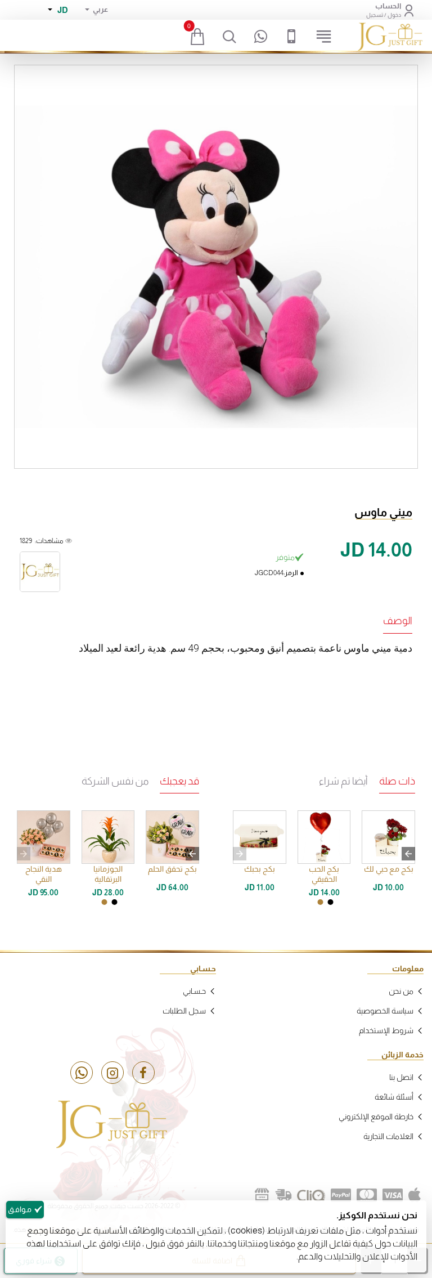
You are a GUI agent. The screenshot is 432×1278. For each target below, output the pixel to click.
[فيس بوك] (143, 1072)
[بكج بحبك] (259, 837)
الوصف (397, 620)
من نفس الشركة (115, 781)
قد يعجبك (179, 781)
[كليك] (311, 1195)
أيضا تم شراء (343, 781)
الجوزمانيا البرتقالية (108, 874)
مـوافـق (20, 1209)
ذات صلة (397, 781)
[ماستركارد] (367, 1195)
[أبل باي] (414, 1195)
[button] (408, 853)
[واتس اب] (81, 1072)
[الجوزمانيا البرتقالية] (108, 837)
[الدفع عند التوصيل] (283, 1195)
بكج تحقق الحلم (172, 868)
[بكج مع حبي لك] (388, 837)
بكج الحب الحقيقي (324, 874)
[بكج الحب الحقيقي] (324, 837)
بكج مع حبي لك (388, 868)
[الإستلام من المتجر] (262, 1195)
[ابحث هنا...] (229, 36)
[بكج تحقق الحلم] (172, 837)
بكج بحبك (259, 868)
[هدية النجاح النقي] (43, 837)
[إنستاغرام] (112, 1072)
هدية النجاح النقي (43, 874)
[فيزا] (392, 1195)
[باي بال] (341, 1195)
